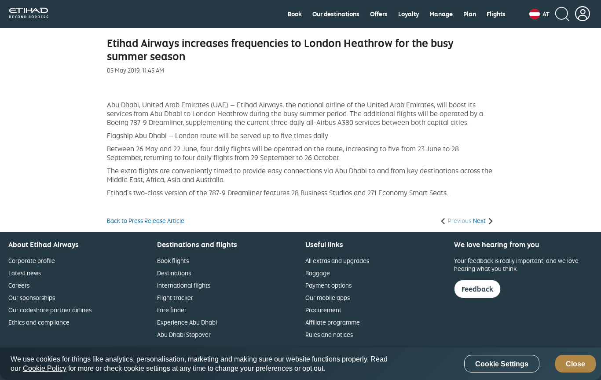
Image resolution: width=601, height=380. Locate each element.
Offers (379, 14)
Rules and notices (329, 334)
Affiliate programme (332, 322)
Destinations (174, 273)
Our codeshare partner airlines (50, 310)
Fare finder (172, 310)
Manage (441, 14)
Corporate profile (31, 260)
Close (575, 364)
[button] (539, 14)
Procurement (323, 310)
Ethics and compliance (39, 322)
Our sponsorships (31, 297)
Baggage (317, 273)
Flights (496, 14)
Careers (18, 285)
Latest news (24, 273)
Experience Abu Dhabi (187, 322)
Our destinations (335, 14)
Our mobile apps (327, 297)
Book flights (173, 260)
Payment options (328, 285)
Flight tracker (175, 297)
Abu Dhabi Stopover (184, 334)
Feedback (477, 289)
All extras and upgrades (337, 260)
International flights (183, 285)
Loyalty (408, 14)
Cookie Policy (44, 368)
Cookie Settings (501, 364)
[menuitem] (295, 14)
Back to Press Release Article (145, 221)
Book (295, 14)
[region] (300, 363)
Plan (469, 14)
